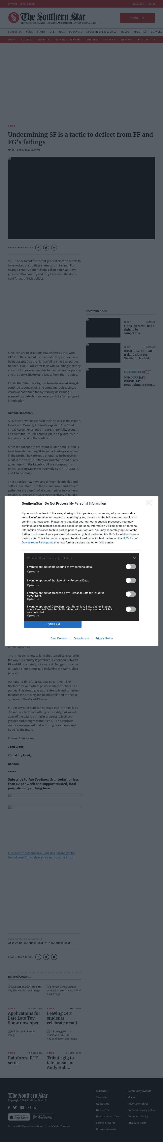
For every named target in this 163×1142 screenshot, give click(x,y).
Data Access (81, 638)
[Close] (150, 504)
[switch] (131, 566)
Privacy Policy (104, 638)
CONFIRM (53, 624)
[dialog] (81, 571)
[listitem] (81, 558)
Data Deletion (59, 638)
